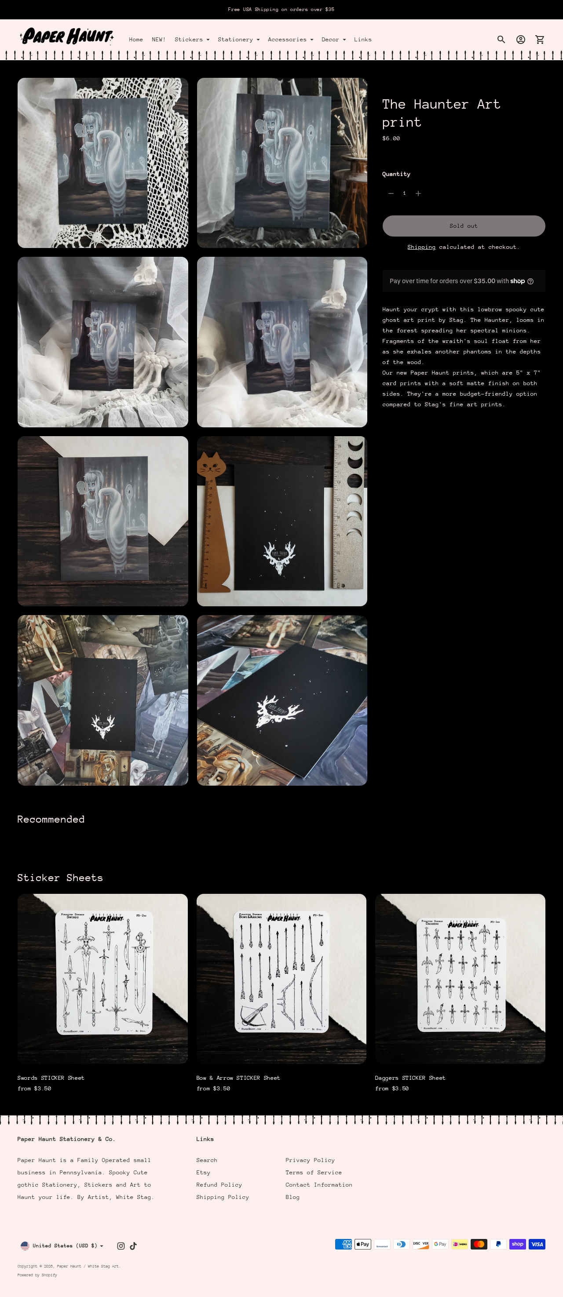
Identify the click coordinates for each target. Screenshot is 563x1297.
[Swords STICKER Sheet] (103, 979)
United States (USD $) (65, 1246)
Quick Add (102, 1051)
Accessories (287, 39)
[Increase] (418, 193)
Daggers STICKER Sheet (410, 1078)
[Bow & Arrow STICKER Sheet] (282, 979)
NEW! (159, 39)
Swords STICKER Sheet (51, 1078)
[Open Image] (103, 163)
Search (207, 1160)
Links (363, 39)
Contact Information (319, 1184)
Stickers (189, 39)
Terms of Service (314, 1172)
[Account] (520, 39)
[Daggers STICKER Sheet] (460, 979)
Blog (293, 1197)
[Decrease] (391, 193)
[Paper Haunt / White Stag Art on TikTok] (133, 1246)
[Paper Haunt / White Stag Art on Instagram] (121, 1246)
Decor (331, 39)
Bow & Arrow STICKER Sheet (239, 1078)
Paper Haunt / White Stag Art (88, 1266)
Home (136, 39)
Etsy (204, 1172)
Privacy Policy (310, 1160)
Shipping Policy (223, 1197)
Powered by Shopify (37, 1274)
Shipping (422, 247)
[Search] (501, 39)
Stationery (235, 39)
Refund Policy (219, 1184)
